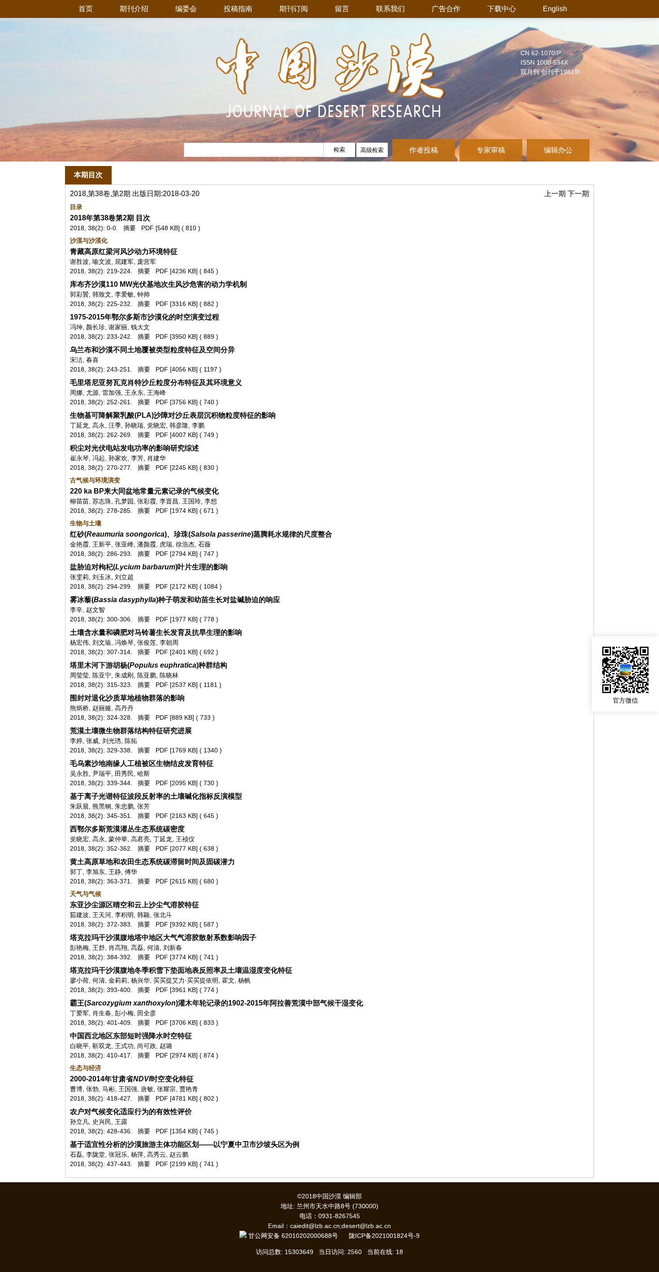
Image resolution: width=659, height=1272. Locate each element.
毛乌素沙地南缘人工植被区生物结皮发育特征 (141, 763)
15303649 (299, 1251)
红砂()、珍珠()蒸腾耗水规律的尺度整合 (201, 534)
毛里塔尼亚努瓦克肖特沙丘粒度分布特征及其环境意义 (156, 382)
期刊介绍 (134, 9)
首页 (85, 9)
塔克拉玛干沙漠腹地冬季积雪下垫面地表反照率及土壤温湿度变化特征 (181, 970)
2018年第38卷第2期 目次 (110, 218)
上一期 (556, 193)
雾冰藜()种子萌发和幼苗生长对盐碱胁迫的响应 (175, 599)
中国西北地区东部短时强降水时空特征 (131, 1036)
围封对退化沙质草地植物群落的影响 (127, 698)
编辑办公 (558, 150)
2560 (354, 1251)
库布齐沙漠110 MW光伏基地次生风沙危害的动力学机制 (158, 284)
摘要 (129, 228)
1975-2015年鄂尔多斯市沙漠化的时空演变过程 (144, 317)
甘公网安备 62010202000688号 (298, 1235)
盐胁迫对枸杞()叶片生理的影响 (149, 567)
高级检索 (372, 150)
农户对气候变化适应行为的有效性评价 (131, 1111)
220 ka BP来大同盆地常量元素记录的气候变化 (144, 491)
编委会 (186, 9)
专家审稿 (491, 150)
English (555, 9)
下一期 (578, 193)
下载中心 (501, 9)
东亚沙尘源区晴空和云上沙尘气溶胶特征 (134, 905)
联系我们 (390, 9)
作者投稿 (423, 150)
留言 (342, 9)
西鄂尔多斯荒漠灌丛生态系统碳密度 (127, 829)
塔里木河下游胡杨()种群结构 (148, 665)
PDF (147, 228)
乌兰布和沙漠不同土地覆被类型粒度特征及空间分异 (152, 350)
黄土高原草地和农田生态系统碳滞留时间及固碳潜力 (152, 861)
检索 (339, 149)
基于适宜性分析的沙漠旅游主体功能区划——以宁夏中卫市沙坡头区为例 (184, 1144)
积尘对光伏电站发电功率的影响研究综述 (134, 448)
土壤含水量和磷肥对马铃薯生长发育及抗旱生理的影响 (156, 632)
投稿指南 (238, 9)
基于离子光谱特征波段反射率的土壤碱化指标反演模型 (156, 796)
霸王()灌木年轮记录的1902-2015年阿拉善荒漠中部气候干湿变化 (216, 1003)
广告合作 (446, 9)
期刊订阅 (293, 9)
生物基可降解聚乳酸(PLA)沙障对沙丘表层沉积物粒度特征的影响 (173, 415)
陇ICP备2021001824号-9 (384, 1235)
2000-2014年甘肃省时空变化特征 (132, 1079)
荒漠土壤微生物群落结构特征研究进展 (131, 730)
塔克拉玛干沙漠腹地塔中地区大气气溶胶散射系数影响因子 (163, 937)
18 (399, 1251)
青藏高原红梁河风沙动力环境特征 (124, 251)
